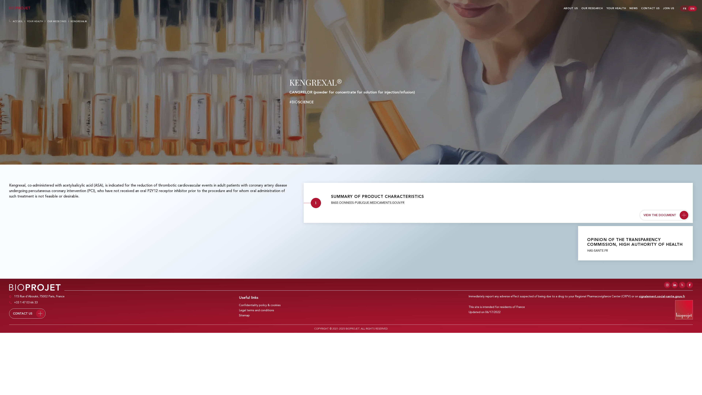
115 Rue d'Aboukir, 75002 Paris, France (39, 296)
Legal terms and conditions (256, 310)
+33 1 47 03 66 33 (26, 302)
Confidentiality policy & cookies (260, 305)
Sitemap (244, 315)
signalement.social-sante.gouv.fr (662, 296)
